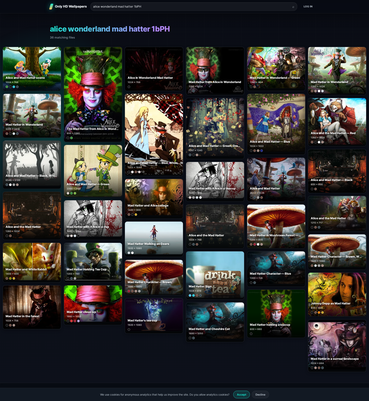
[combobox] (191, 7)
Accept (241, 394)
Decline (260, 394)
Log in (308, 6)
